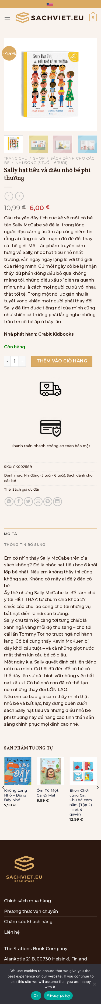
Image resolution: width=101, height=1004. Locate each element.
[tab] (50, 534)
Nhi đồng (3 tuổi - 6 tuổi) (41, 162)
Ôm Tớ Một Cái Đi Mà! (47, 792)
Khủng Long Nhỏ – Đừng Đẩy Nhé (15, 795)
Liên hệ (12, 932)
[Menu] (7, 17)
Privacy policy (58, 995)
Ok (36, 995)
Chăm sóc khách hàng (28, 921)
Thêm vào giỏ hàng (62, 361)
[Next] (88, 84)
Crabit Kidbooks (56, 334)
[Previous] (13, 84)
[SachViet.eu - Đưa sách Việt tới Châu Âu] (50, 17)
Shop (39, 158)
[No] (94, 985)
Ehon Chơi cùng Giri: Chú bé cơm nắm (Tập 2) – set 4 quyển (80, 802)
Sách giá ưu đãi (25, 489)
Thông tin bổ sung (24, 545)
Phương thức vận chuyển (31, 911)
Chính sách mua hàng (27, 900)
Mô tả (10, 534)
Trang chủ (15, 158)
